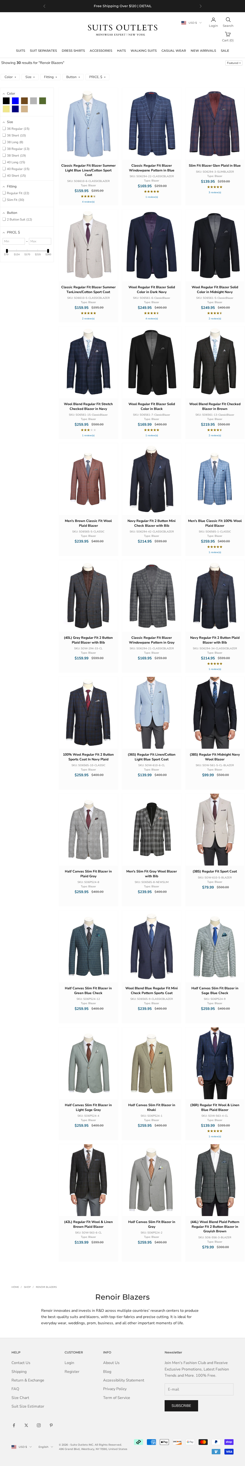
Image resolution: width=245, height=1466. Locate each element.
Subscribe (181, 1405)
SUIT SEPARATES (43, 50)
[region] (122, 6)
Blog (107, 1371)
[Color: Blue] (15, 100)
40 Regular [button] (17, 169)
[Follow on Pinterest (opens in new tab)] (51, 1425)
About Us (111, 1362)
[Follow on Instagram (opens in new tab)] (38, 1425)
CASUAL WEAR (173, 50)
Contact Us (20, 1362)
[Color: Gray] (33, 100)
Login (69, 1362)
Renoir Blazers (46, 1287)
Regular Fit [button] (17, 193)
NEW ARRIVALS (203, 50)
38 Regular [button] (17, 149)
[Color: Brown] (24, 100)
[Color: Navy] (15, 109)
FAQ (15, 1389)
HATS (121, 50)
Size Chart (20, 1397)
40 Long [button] (15, 162)
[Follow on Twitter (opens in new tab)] (26, 1425)
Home (15, 1287)
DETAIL (145, 6)
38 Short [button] (16, 155)
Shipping (19, 1371)
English (43, 1447)
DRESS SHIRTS (73, 50)
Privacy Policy (115, 1389)
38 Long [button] (14, 142)
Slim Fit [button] (15, 200)
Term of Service (116, 1397)
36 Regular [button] (17, 129)
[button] (233, 63)
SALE (225, 50)
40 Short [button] (16, 176)
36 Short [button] (16, 135)
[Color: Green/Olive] (42, 100)
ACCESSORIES (101, 50)
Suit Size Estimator (27, 1406)
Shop (27, 1287)
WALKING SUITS (144, 50)
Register (72, 1371)
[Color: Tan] (24, 109)
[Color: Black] (6, 100)
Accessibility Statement (123, 1380)
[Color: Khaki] (6, 109)
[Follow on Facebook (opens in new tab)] (13, 1425)
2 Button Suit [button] (19, 219)
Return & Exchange (27, 1380)
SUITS (20, 50)
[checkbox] (6, 100)
